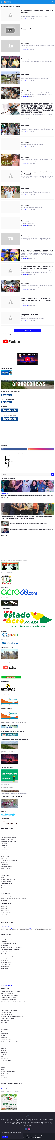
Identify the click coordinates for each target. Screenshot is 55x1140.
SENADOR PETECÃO (5, 1020)
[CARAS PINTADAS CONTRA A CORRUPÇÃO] (10, 255)
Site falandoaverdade (6, 885)
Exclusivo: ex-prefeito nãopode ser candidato (11, 947)
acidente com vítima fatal (7, 1027)
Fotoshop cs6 (4, 845)
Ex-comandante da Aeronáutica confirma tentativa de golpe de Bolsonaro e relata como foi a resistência (31, 530)
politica (2, 1069)
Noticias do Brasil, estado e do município (10, 949)
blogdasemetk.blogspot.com (7, 839)
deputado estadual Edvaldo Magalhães (10, 1041)
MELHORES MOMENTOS (6, 1006)
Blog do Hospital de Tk (6, 912)
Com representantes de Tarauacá (8, 997)
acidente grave (4, 1029)
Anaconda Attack (27, 29)
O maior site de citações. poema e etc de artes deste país (14, 956)
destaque (3, 1046)
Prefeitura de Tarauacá (6, 871)
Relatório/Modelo (5, 875)
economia (3, 1048)
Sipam (2, 877)
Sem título (25, 43)
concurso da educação (6, 1039)
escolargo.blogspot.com (6, 951)
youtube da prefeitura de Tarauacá (9, 943)
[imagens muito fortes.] (10, 318)
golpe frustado (4, 1058)
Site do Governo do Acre (6, 883)
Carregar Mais (28, 330)
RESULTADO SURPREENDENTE (8, 1018)
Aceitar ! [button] (5, 1136)
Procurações (4, 941)
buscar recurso (4, 1033)
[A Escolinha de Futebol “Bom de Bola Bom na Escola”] (10, 14)
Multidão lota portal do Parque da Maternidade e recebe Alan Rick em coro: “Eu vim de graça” (27, 496)
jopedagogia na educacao (7, 939)
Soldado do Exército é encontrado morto (10, 1022)
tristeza (3, 1075)
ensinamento (4, 1052)
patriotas (3, 1067)
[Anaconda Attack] (10, 30)
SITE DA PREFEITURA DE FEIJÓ (8, 879)
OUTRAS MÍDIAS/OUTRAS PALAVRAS (9, 860)
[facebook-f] (26, 1129)
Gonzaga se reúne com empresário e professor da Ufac (13, 1001)
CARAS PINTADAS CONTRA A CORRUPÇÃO (37, 251)
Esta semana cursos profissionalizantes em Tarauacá (36, 173)
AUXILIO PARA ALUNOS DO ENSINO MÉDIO (10, 991)
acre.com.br (4, 830)
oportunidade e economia (7, 1065)
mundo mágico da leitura (6, 1060)
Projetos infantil (4, 937)
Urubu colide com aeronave (7, 1025)
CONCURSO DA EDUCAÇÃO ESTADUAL (10, 995)
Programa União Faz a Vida (7, 1014)
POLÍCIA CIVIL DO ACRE (6, 866)
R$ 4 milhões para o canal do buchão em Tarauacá (12, 1016)
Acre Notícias (4, 908)
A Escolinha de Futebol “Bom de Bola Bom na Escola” (37, 12)
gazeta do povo (4, 900)
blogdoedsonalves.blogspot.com (8, 841)
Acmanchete (4, 906)
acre (2, 1031)
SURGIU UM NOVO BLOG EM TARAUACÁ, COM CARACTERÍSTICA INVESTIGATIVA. (36, 300)
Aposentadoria (4, 945)
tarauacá (3, 919)
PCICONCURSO (4, 864)
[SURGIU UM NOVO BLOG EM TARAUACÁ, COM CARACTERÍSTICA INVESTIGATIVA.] (10, 302)
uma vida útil (4, 1077)
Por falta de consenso (6, 1012)
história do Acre (4, 914)
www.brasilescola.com (6, 890)
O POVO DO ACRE (5, 856)
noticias (3, 1063)
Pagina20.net (4, 862)
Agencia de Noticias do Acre (7, 835)
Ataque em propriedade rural (7, 993)
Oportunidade (4, 1008)
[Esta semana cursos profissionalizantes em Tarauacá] (10, 176)
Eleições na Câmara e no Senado (8, 999)
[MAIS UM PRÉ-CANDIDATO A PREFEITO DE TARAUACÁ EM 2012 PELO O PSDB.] (10, 270)
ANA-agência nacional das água (8, 837)
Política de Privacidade (31, 1137)
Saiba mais (10, 1134)
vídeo (2, 1079)
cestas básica (4, 1035)
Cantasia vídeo (4, 843)
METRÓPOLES (4, 850)
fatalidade (3, 1054)
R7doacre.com (4, 917)
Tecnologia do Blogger (8, 985)
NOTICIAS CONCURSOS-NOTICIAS (9, 852)
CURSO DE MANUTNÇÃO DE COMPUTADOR (10, 896)
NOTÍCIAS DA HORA (5, 854)
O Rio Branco (4, 858)
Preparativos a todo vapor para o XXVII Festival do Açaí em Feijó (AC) (16, 928)
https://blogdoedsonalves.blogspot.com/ (10, 847)
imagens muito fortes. (29, 315)
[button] (1, 2)
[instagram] (29, 1129)
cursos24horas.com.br (6, 962)
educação (3, 1050)
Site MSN (3, 887)
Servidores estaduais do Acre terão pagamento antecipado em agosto (28, 523)
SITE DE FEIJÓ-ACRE (6, 881)
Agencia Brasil (4, 833)
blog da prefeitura (5, 910)
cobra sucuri (4, 1037)
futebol (2, 1056)
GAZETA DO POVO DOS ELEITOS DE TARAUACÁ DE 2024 (13, 898)
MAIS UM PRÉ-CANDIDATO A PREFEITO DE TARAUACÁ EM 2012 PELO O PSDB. (37, 267)
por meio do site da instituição (8, 1071)
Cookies (39, 1137)
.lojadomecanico (5, 966)
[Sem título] (10, 46)
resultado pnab (4, 1073)
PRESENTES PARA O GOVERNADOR (9, 1010)
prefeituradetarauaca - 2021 (7, 873)
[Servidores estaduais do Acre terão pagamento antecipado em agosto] (5, 523)
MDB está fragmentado (6, 1003)
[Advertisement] (27, 433)
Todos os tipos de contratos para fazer (9, 953)
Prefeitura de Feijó (5, 926)
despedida (3, 1044)
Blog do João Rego (24, 1135)
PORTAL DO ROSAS (5, 868)
